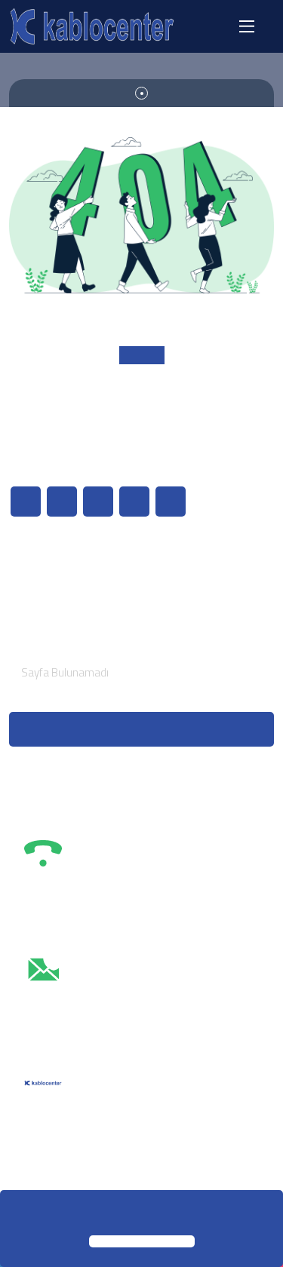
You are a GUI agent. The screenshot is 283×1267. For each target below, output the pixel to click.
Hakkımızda (52, 572)
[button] (16, 1214)
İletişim (41, 597)
